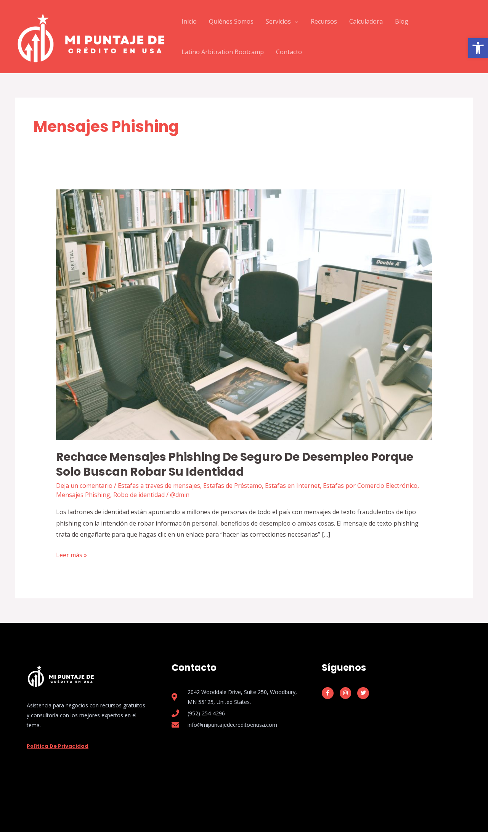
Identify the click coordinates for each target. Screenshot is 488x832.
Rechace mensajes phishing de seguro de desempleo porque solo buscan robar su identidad (234, 464)
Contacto (289, 52)
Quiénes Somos (231, 21)
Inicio (189, 21)
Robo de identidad (139, 495)
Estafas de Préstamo (232, 485)
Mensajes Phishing (83, 495)
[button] (478, 48)
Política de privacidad (57, 746)
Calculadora (366, 21)
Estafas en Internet (292, 485)
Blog (401, 21)
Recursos (324, 21)
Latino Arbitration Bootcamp (222, 52)
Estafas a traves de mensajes (159, 485)
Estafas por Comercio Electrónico (370, 485)
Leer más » (71, 554)
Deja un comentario (84, 485)
